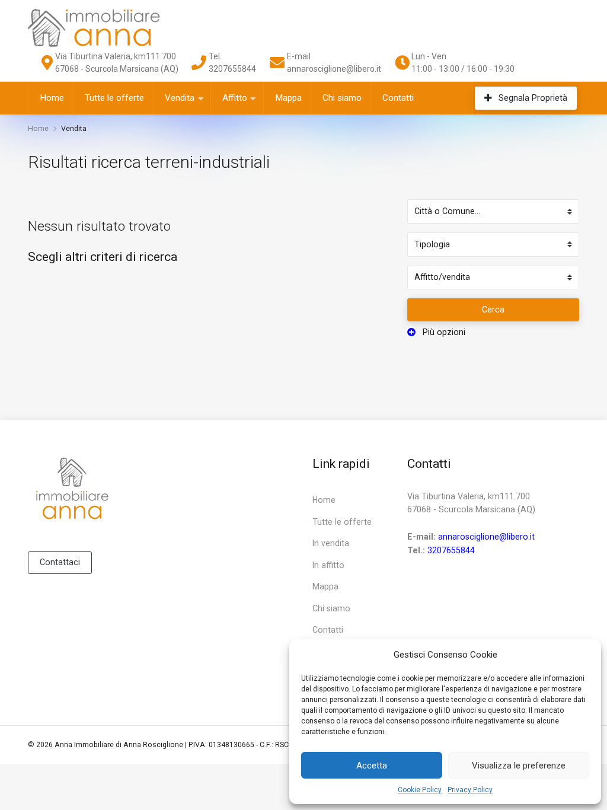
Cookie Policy (420, 790)
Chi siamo (342, 98)
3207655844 (451, 550)
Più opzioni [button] (442, 332)
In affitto (328, 565)
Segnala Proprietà (531, 98)
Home (52, 98)
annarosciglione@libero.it (486, 536)
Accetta (371, 765)
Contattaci (60, 562)
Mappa (288, 98)
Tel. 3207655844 (232, 63)
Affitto (234, 98)
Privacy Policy (470, 790)
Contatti (398, 98)
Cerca (493, 309)
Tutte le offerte (114, 98)
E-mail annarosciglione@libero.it (334, 63)
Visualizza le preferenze (519, 765)
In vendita (330, 543)
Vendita (179, 98)
